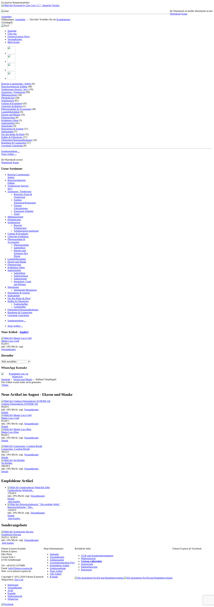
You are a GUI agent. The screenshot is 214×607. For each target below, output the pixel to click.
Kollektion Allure (9, 120)
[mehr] (24, 332)
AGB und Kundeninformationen (97, 555)
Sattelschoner (20, 278)
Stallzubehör (7, 131)
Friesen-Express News (19, 36)
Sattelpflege (19, 247)
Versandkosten (15, 39)
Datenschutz (87, 564)
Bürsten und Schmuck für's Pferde (21, 253)
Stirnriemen (7, 126)
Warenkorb (175, 14)
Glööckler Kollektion (11, 106)
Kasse (184, 14)
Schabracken (7, 100)
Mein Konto (14, 42)
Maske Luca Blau (10, 432)
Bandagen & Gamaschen (13, 143)
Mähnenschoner (9, 95)
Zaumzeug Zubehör (23, 211)
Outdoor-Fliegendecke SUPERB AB (19, 404)
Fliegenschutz (8, 117)
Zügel (17, 214)
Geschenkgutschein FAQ (62, 562)
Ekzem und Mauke (17, 262)
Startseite (12, 31)
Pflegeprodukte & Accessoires (16, 109)
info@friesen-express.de (20, 568)
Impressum (86, 569)
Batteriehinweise (89, 567)
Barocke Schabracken (20, 226)
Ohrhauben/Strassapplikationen (16, 140)
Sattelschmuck (21, 276)
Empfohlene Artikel (59, 565)
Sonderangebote (58, 568)
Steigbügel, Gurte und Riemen (22, 283)
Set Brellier (6, 463)
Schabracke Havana (11, 534)
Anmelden (6, 16)
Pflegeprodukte (21, 245)
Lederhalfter (20, 307)
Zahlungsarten (57, 560)
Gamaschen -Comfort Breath (15, 449)
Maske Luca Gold (10, 341)
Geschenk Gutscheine (12, 145)
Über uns (12, 33)
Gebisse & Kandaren (11, 103)
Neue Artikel (56, 571)
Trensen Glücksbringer (21, 207)
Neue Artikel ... (8, 154)
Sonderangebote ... (10, 151)
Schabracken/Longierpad (26, 231)
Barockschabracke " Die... (21, 507)
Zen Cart (18, 579)
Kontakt (54, 576)
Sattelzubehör (8, 123)
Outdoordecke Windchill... (21, 490)
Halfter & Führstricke (11, 137)
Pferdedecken (8, 97)
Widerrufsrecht (88, 558)
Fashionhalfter (21, 304)
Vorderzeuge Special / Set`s (14, 89)
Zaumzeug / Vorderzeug (13, 92)
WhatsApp (13, 599)
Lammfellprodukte (10, 112)
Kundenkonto (63, 19)
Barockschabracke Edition (14, 86)
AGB (10, 590)
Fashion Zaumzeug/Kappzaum (25, 201)
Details (4, 412)
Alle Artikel (55, 574)
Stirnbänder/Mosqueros (25, 290)
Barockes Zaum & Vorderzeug (23, 195)
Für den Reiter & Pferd (12, 134)
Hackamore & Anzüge (12, 128)
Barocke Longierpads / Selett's (16, 83)
